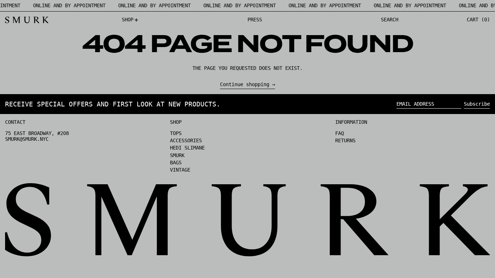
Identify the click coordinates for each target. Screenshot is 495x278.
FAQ (339, 133)
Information (351, 122)
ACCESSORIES (186, 140)
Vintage (180, 170)
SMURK (177, 155)
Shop (176, 122)
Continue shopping (244, 84)
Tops (176, 133)
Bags (176, 162)
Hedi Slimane (187, 148)
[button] (389, 20)
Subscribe (477, 104)
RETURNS (345, 140)
